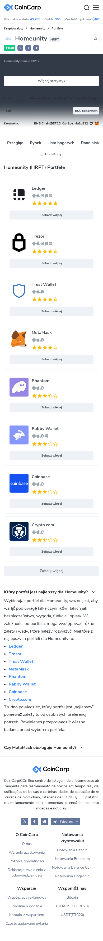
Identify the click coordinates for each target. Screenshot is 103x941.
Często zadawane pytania (27, 923)
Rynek (35, 143)
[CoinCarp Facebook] (34, 821)
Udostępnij (53, 154)
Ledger (39, 188)
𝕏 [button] (20, 48)
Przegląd (15, 143)
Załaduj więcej (51, 570)
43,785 (35, 19)
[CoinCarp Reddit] (44, 821)
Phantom (40, 381)
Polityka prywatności (27, 861)
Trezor (38, 236)
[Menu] (96, 7)
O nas (27, 843)
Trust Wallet (44, 284)
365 (57, 19)
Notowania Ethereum (72, 858)
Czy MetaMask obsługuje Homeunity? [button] (40, 747)
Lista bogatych (61, 143)
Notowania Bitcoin (72, 850)
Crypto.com (43, 525)
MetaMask (42, 333)
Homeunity (37, 28)
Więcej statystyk (51, 80)
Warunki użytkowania (27, 852)
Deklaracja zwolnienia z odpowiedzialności (27, 872)
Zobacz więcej (51, 215)
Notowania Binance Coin (72, 867)
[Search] (86, 7)
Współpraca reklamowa (26, 897)
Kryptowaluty (13, 28)
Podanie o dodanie (27, 906)
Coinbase (41, 477)
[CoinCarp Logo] (24, 7)
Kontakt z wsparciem (26, 914)
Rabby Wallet (45, 429)
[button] (28, 48)
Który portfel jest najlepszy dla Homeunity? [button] (46, 592)
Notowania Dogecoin (72, 876)
